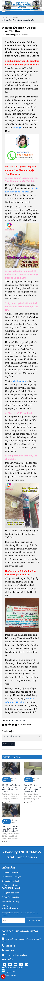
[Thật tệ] (3, 724)
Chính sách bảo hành (10, 881)
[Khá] (9, 724)
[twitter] (10, 964)
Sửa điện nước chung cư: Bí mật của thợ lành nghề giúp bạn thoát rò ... (11, 788)
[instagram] (21, 964)
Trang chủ (5, 17)
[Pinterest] (20, 721)
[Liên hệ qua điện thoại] (3, 976)
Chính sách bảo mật (10, 872)
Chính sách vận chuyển (11, 876)
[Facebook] (9, 721)
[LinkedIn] (24, 721)
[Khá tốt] (13, 724)
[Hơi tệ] (6, 724)
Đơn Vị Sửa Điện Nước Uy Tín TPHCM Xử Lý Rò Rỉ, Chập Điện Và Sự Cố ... (32, 788)
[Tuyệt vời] (16, 724)
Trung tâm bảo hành (10, 892)
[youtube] (26, 964)
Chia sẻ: (5, 721)
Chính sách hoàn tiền (10, 897)
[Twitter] (13, 721)
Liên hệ (5, 905)
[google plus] (15, 964)
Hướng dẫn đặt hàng (10, 901)
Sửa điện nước (16, 17)
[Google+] (17, 721)
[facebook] (4, 964)
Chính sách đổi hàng (10, 885)
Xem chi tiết (6, 802)
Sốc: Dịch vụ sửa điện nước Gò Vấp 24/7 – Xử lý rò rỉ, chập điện (11, 829)
